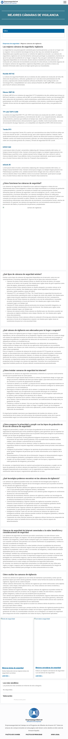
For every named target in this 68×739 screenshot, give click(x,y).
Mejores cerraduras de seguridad (48, 668)
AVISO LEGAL (55, 734)
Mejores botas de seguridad (12, 668)
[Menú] (65, 2)
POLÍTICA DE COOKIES (12, 734)
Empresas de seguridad (11, 43)
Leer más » (6, 676)
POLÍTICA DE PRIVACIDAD (34, 734)
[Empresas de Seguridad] (9, 2)
